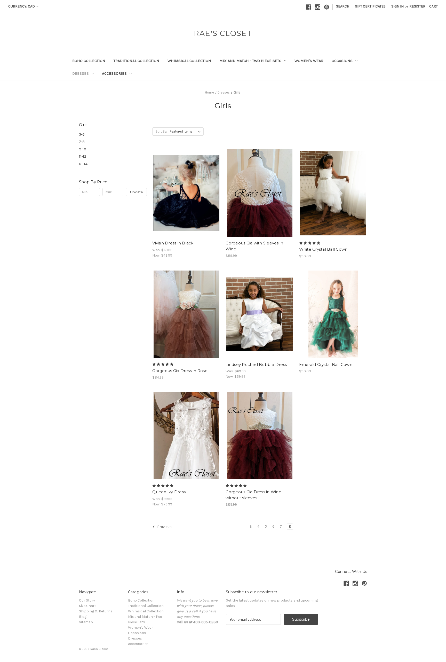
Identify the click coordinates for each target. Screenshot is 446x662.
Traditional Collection (136, 60)
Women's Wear (308, 60)
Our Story (87, 600)
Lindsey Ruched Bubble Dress (256, 364)
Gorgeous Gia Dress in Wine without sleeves (253, 494)
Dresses (80, 73)
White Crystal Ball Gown (323, 249)
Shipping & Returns (96, 611)
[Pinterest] (326, 7)
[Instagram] (317, 7)
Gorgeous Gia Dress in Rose (180, 370)
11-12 (82, 156)
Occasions (342, 60)
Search (342, 6)
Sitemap (86, 622)
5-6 (82, 134)
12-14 (83, 163)
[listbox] (186, 131)
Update (136, 192)
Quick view (182, 184)
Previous (164, 527)
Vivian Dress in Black (172, 243)
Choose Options (186, 202)
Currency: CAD (22, 6)
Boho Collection (88, 60)
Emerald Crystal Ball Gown (325, 364)
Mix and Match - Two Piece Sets (250, 60)
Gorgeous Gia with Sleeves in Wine (254, 246)
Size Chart (87, 606)
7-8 (82, 141)
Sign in (397, 6)
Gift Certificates (370, 6)
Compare (184, 193)
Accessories (114, 73)
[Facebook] (308, 7)
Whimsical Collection (189, 60)
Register (417, 6)
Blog (82, 616)
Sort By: (161, 131)
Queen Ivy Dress (169, 491)
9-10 (82, 149)
